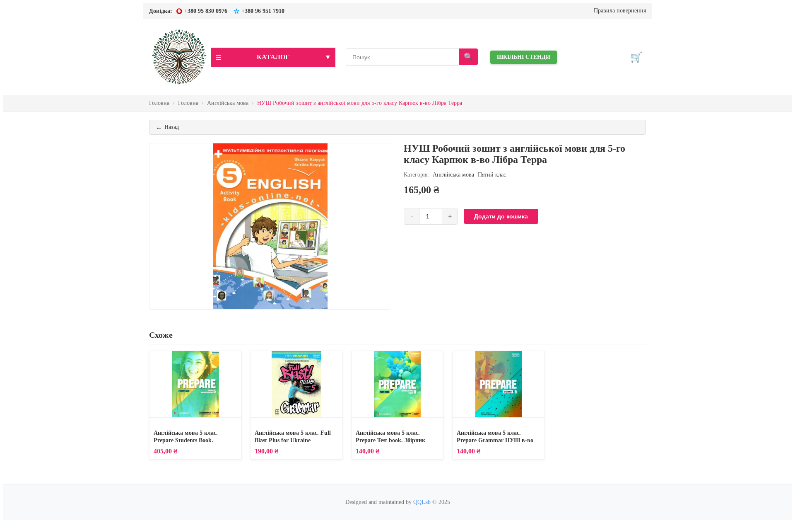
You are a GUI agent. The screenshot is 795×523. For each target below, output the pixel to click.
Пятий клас (492, 175)
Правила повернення (620, 10)
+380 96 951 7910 (262, 11)
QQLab (422, 502)
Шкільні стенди (523, 57)
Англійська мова (453, 175)
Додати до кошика (501, 216)
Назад (167, 127)
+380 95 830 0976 (205, 11)
